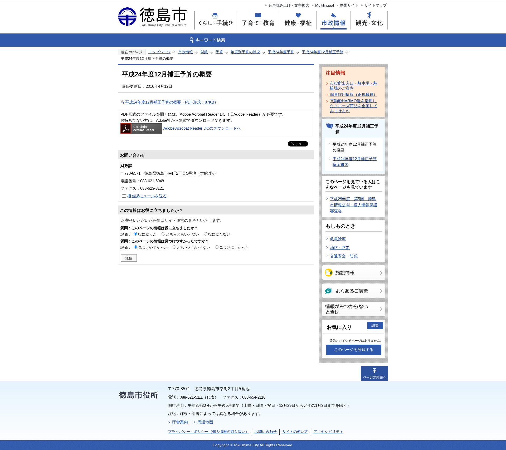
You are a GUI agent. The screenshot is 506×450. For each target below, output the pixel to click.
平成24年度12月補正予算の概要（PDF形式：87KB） (171, 102)
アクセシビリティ (328, 431)
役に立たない (219, 234)
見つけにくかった (234, 247)
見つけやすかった (153, 247)
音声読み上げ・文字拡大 (289, 5)
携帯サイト (349, 5)
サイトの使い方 (295, 431)
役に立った (147, 234)
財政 (204, 52)
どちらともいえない (182, 234)
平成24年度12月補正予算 (322, 52)
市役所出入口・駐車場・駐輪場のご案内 (353, 85)
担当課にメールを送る (147, 196)
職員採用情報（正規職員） (353, 94)
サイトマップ (375, 5)
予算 (219, 52)
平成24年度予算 (281, 52)
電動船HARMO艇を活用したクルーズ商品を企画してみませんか (353, 106)
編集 (375, 325)
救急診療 (338, 239)
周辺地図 (205, 422)
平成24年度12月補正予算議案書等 (355, 161)
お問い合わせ (266, 431)
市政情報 (185, 52)
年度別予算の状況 (245, 52)
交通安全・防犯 (344, 256)
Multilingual (324, 5)
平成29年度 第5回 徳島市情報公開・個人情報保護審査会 (353, 205)
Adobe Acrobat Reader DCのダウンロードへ (202, 128)
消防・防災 (340, 247)
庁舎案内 (180, 422)
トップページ (159, 52)
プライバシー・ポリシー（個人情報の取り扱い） (208, 431)
